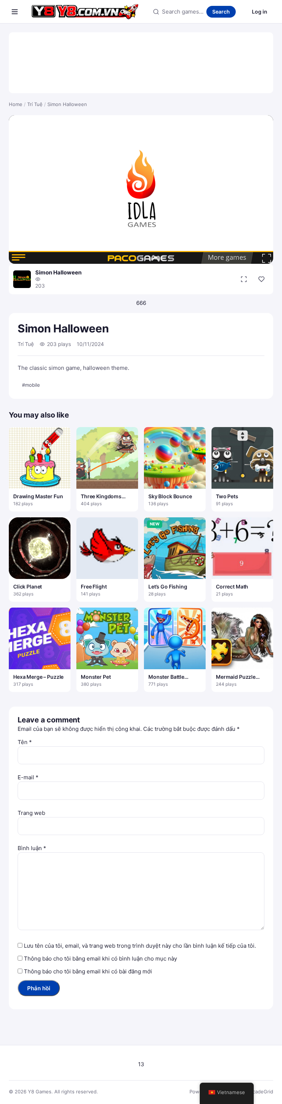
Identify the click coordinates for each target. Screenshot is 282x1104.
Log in (259, 11)
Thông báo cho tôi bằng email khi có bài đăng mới (88, 971)
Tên (25, 742)
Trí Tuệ (35, 104)
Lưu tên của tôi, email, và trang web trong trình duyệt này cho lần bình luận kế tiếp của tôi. (140, 945)
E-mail (28, 777)
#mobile (31, 385)
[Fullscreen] (243, 279)
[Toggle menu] (14, 11)
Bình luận (32, 848)
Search (221, 11)
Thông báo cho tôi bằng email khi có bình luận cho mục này (100, 958)
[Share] (261, 279)
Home (15, 104)
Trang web (31, 812)
